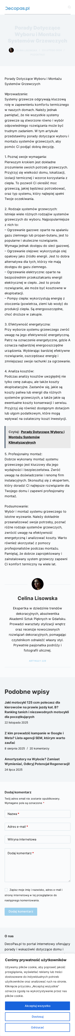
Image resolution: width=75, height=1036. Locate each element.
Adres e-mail (18, 826)
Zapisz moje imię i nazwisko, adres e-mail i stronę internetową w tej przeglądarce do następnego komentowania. (33, 895)
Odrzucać (37, 1027)
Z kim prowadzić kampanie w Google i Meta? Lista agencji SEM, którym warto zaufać (35, 738)
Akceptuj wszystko (37, 1005)
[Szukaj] (69, 7)
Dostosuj (37, 1016)
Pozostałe (37, 54)
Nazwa (13, 814)
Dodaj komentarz (21, 853)
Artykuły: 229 (37, 660)
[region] (37, 994)
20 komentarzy (39, 748)
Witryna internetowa (22, 839)
